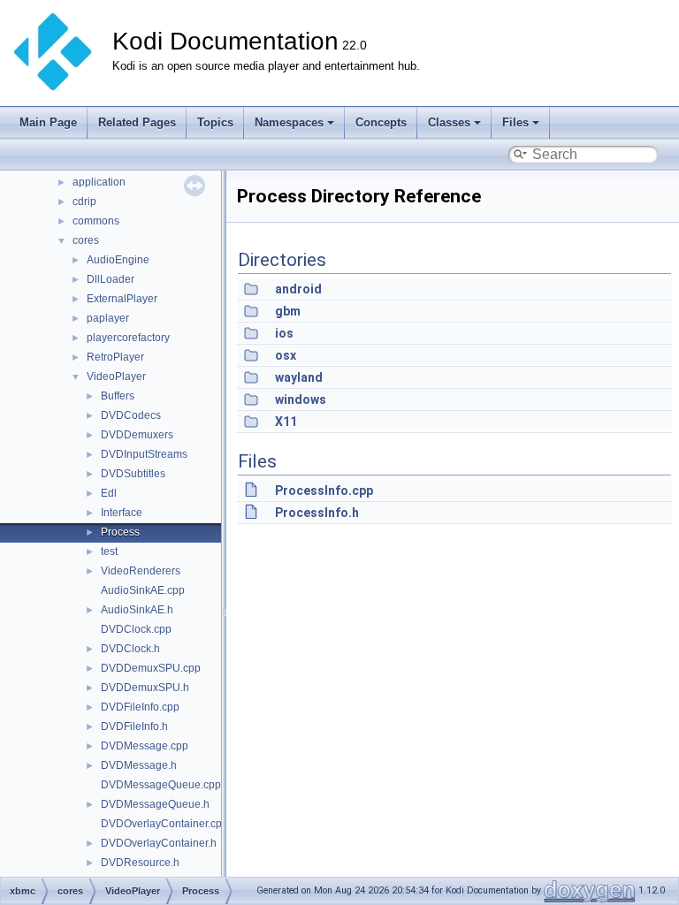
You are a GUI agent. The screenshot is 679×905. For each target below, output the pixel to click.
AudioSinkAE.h (137, 610)
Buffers (117, 396)
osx (285, 355)
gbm (288, 311)
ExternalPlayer (122, 299)
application (99, 182)
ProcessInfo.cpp (324, 490)
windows (300, 399)
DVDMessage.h (139, 765)
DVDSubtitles (133, 474)
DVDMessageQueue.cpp (161, 785)
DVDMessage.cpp (144, 746)
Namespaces (289, 122)
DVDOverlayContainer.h (159, 843)
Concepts (381, 122)
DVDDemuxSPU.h (145, 687)
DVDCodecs (131, 415)
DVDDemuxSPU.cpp (151, 668)
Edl (109, 493)
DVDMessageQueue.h (155, 804)
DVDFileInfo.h (134, 726)
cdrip (84, 201)
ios (284, 333)
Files (515, 122)
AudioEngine (118, 260)
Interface (121, 512)
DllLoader (110, 279)
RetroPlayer (115, 357)
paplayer (108, 318)
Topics (215, 122)
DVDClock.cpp (136, 629)
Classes (449, 122)
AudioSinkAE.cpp (143, 590)
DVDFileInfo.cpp (140, 707)
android (298, 289)
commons (95, 221)
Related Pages (137, 122)
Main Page (48, 122)
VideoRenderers (140, 571)
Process (120, 532)
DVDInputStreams (144, 454)
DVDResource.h (140, 862)
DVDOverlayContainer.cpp (164, 824)
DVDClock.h (130, 649)
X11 (286, 421)
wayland (299, 377)
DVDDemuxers (137, 435)
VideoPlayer (116, 376)
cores (85, 240)
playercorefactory (128, 337)
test (109, 551)
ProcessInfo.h (317, 513)
